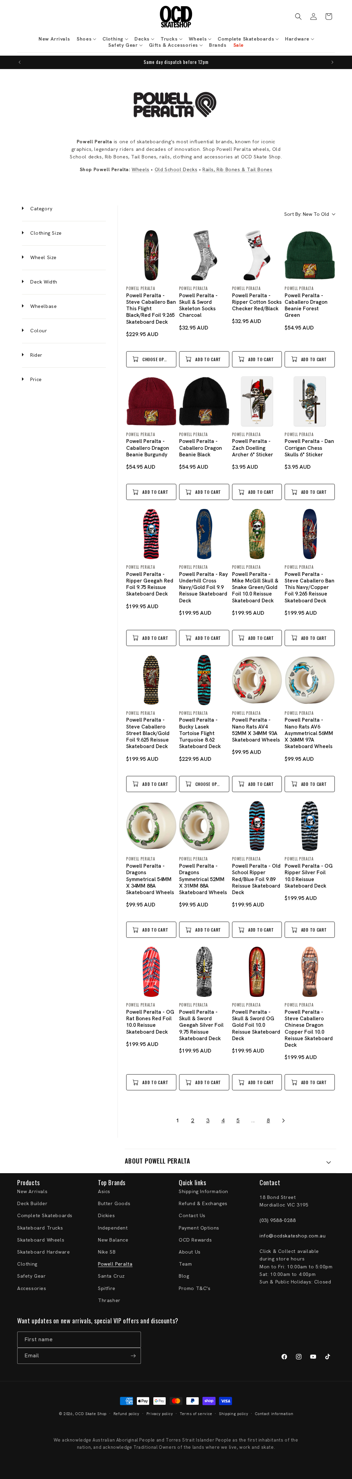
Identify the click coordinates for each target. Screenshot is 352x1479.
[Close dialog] (270, 682)
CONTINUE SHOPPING (176, 784)
